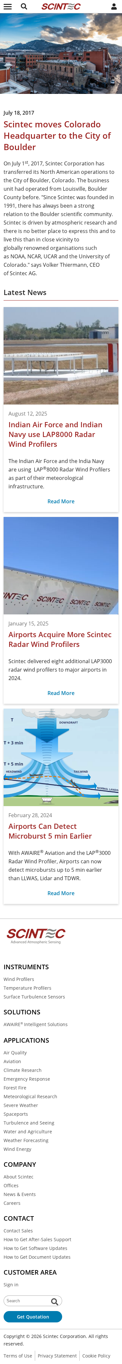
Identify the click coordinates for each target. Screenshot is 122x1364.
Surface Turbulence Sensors (34, 997)
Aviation (12, 1061)
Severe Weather (21, 1105)
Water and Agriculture (28, 1131)
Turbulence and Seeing (29, 1123)
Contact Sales (18, 1231)
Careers (12, 1203)
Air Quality (15, 1052)
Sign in (11, 1284)
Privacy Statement (57, 1356)
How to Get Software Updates (35, 1248)
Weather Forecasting (26, 1140)
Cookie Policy (96, 1356)
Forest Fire (15, 1088)
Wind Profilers (19, 979)
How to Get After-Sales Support (37, 1239)
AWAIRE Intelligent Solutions (36, 1024)
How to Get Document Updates (37, 1257)
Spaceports (16, 1114)
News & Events (20, 1194)
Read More (61, 501)
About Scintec (19, 1177)
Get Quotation (33, 1317)
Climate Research (23, 1070)
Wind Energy (17, 1149)
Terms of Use (18, 1356)
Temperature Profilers (27, 988)
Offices (11, 1185)
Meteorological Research (30, 1096)
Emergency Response (27, 1079)
